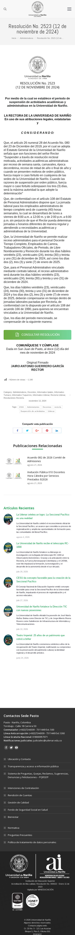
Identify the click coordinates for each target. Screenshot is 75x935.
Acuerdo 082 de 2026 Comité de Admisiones (46, 459)
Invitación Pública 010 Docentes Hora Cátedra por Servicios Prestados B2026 (46, 475)
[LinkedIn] (56, 430)
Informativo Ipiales (45, 392)
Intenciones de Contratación (23, 788)
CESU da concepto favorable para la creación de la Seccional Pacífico (43, 580)
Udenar (51, 411)
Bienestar (13, 817)
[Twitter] (27, 430)
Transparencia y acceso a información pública (33, 766)
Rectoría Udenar (58, 395)
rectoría (57, 407)
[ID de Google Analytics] (37, 430)
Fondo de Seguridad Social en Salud (28, 809)
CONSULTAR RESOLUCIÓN (40, 334)
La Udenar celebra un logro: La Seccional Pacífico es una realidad (42, 516)
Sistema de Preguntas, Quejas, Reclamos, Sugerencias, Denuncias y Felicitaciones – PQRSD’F (38, 775)
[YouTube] (16, 747)
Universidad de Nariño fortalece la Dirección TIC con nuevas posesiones (41, 608)
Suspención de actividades (33, 411)
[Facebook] (17, 430)
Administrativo (33, 407)
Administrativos (26, 38)
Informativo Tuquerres (22, 395)
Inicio (14, 38)
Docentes (31, 392)
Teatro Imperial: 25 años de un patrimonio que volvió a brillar (40, 637)
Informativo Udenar (41, 395)
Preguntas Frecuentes (20, 835)
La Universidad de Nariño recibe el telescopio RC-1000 (42, 545)
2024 (21, 407)
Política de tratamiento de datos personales (32, 842)
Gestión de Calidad (18, 802)
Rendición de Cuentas (20, 795)
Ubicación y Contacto (19, 759)
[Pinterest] (47, 430)
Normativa (13, 827)
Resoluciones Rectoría (14, 398)
